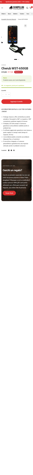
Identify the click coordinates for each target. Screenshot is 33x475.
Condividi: (4, 150)
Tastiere (22, 13)
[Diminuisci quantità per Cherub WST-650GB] (2, 94)
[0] (30, 8)
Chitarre (3, 13)
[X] (11, 150)
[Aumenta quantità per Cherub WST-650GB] (9, 94)
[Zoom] (25, 25)
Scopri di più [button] (9, 193)
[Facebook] (9, 150)
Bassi (9, 13)
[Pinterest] (14, 150)
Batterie (15, 13)
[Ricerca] (27, 8)
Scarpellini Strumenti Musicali (8, 19)
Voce (27, 13)
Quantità (3, 90)
